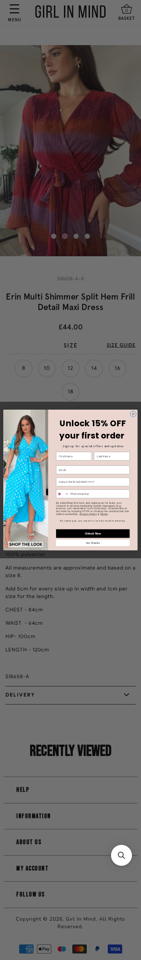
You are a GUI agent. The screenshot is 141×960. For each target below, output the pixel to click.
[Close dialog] (133, 414)
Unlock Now (93, 533)
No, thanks (93, 543)
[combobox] (62, 494)
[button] (121, 855)
